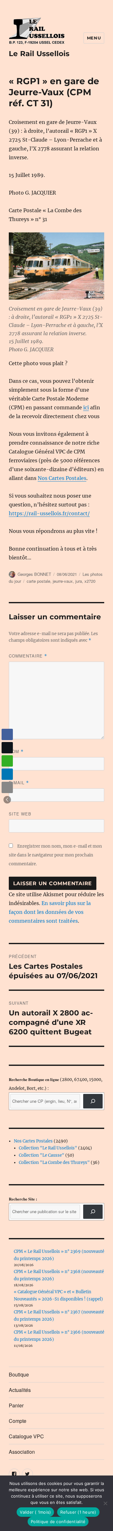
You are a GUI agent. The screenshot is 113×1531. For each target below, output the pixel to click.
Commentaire (28, 656)
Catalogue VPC (26, 1436)
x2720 (89, 581)
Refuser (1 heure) (78, 1512)
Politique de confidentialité (58, 1521)
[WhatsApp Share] (7, 761)
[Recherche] (93, 1101)
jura (78, 581)
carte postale (38, 581)
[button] (7, 799)
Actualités (20, 1390)
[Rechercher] (93, 1212)
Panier (16, 1405)
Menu (94, 37)
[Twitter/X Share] (7, 747)
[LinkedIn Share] (7, 774)
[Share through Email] (7, 787)
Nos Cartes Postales (62, 478)
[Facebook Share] (7, 734)
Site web (20, 814)
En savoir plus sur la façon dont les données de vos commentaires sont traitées (50, 912)
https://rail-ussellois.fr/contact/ (49, 513)
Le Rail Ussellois (39, 53)
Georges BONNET (34, 574)
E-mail (19, 783)
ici (86, 407)
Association (22, 1451)
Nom (16, 751)
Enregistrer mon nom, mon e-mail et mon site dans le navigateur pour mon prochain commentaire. (55, 855)
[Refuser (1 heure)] (105, 1503)
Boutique (19, 1374)
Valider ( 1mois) (35, 1512)
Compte (17, 1420)
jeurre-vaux (63, 581)
